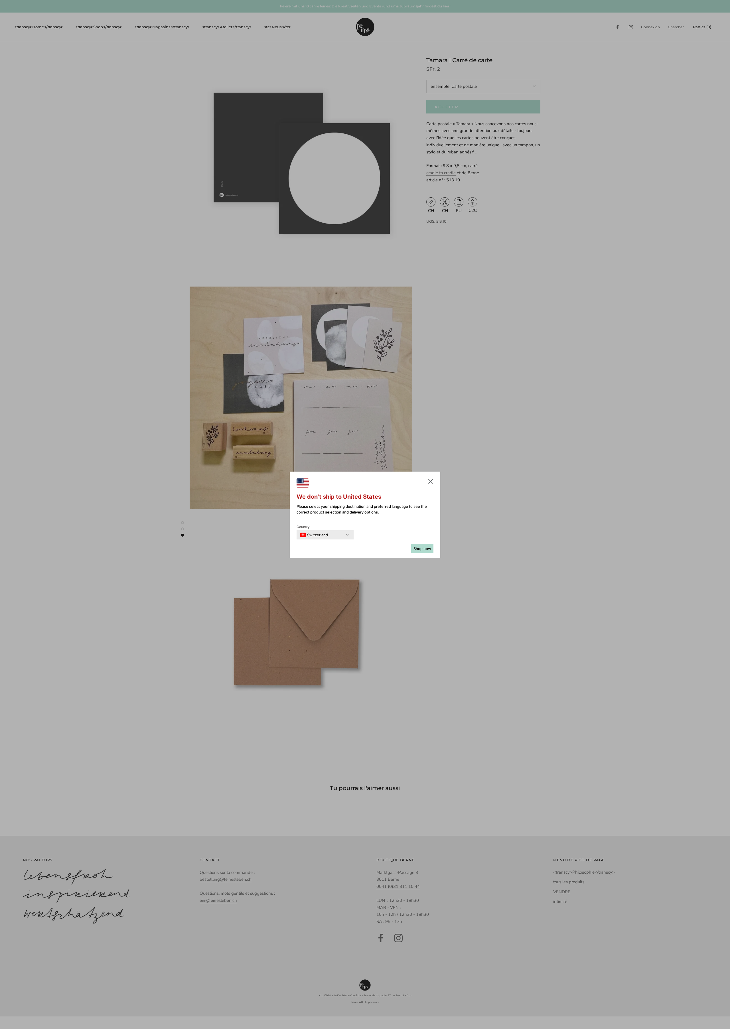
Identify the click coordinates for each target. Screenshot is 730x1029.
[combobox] (314, 535)
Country (303, 527)
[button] (430, 482)
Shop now (422, 548)
